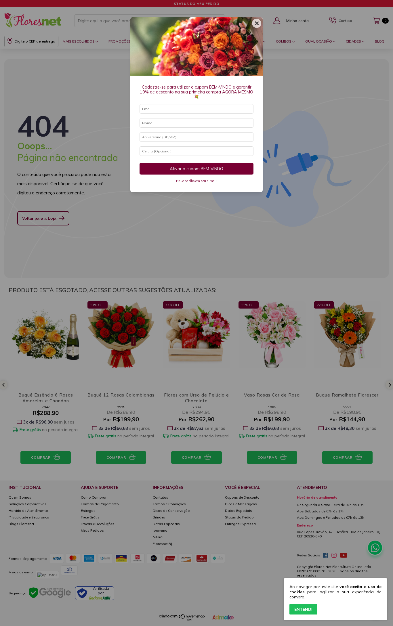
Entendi (303, 609)
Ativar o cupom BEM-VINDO (196, 168)
